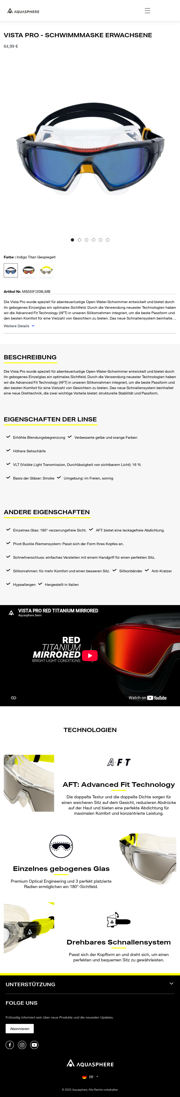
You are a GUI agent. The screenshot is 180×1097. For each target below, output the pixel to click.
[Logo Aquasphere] (23, 10)
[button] (72, 240)
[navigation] (90, 987)
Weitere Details (17, 326)
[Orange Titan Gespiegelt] (29, 270)
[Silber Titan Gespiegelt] (46, 270)
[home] (90, 1063)
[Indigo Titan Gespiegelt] (11, 270)
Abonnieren (19, 1028)
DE (91, 1077)
